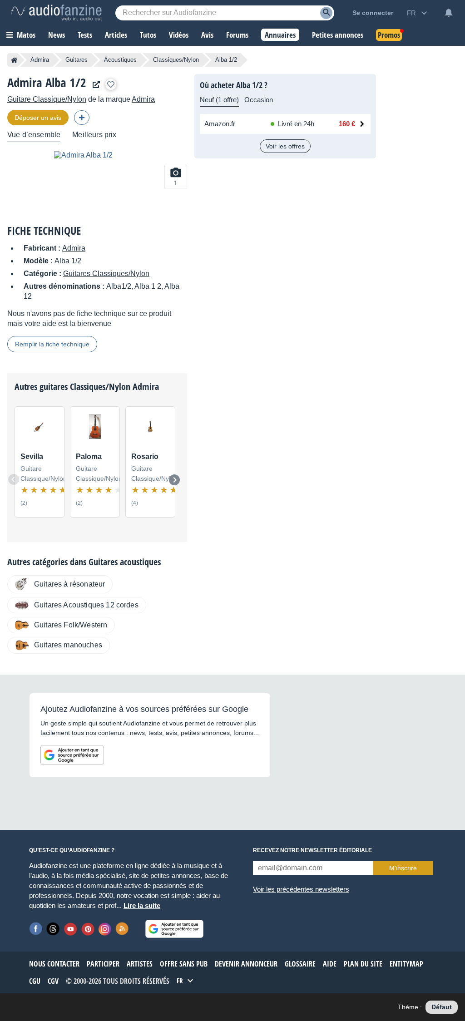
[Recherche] (326, 13)
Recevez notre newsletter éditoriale (312, 850)
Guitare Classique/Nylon (46, 99)
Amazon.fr (219, 124)
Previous (13, 479)
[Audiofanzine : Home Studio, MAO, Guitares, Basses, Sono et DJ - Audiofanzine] (56, 13)
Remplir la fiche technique (52, 344)
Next (174, 479)
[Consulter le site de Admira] (94, 85)
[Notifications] (448, 12)
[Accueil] (14, 60)
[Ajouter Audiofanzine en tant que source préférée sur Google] (72, 755)
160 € (347, 124)
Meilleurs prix (94, 134)
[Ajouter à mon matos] (110, 84)
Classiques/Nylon (176, 59)
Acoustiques (120, 59)
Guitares (76, 59)
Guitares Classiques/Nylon (106, 273)
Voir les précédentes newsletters (301, 889)
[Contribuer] (81, 117)
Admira (39, 59)
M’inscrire (403, 868)
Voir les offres (285, 146)
